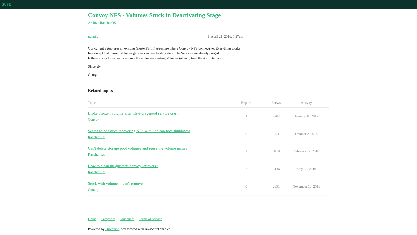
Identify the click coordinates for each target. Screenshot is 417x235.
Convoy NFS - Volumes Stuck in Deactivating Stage (154, 15)
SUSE (6, 4)
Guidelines (127, 219)
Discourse (112, 229)
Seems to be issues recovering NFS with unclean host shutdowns (139, 131)
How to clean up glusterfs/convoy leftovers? (123, 166)
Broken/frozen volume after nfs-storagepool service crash (133, 113)
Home (92, 219)
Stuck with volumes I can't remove (115, 183)
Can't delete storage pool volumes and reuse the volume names (137, 148)
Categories (108, 219)
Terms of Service (150, 219)
